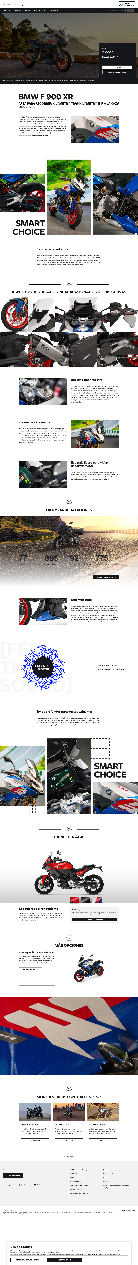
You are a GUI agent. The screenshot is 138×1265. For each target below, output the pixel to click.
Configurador (53, 10)
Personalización (39, 10)
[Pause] (136, 234)
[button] (7, 4)
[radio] (114, 667)
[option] (14, 314)
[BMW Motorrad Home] (127, 4)
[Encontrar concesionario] (22, 4)
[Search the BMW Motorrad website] (16, 4)
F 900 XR (7, 10)
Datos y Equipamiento (22, 10)
